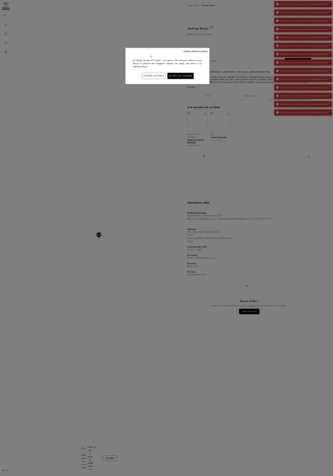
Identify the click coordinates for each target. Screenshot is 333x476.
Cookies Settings (153, 75)
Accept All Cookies (180, 75)
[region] (167, 66)
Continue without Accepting (195, 51)
